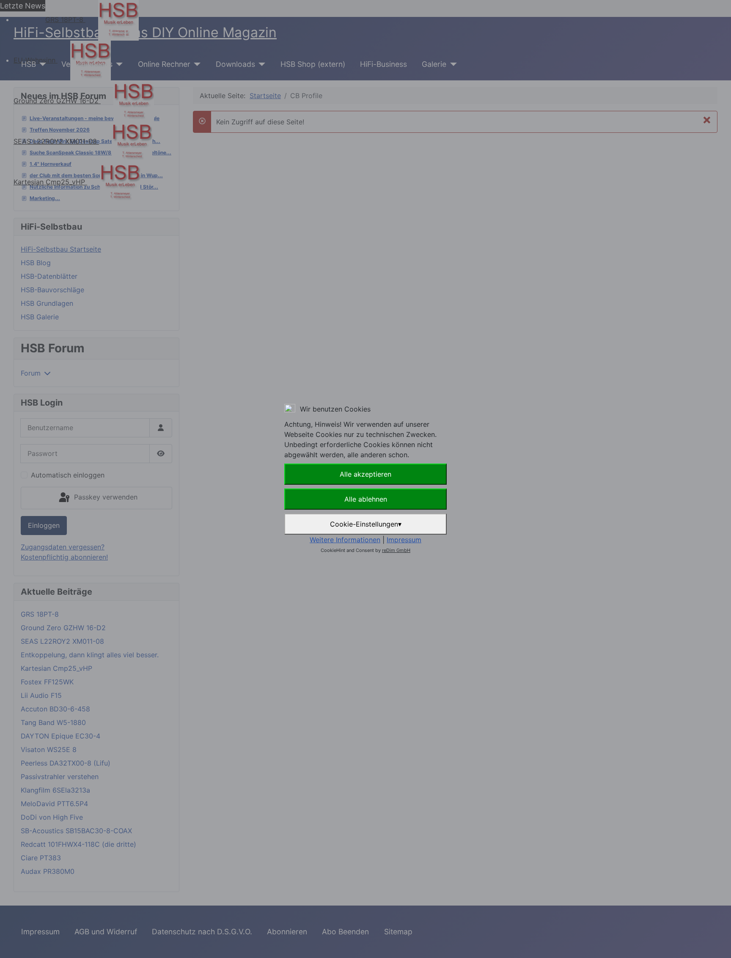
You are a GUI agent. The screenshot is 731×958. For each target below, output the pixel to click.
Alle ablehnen (365, 499)
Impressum (404, 539)
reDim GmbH (396, 550)
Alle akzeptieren (365, 474)
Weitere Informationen (345, 539)
